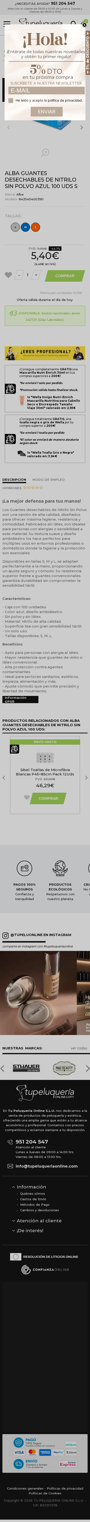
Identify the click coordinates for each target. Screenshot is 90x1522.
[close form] (84, 25)
